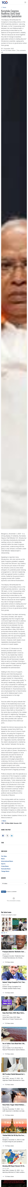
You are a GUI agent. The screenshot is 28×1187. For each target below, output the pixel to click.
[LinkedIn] (12, 836)
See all (3, 933)
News (4, 7)
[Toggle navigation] (25, 2)
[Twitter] (7, 836)
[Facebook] (3, 836)
